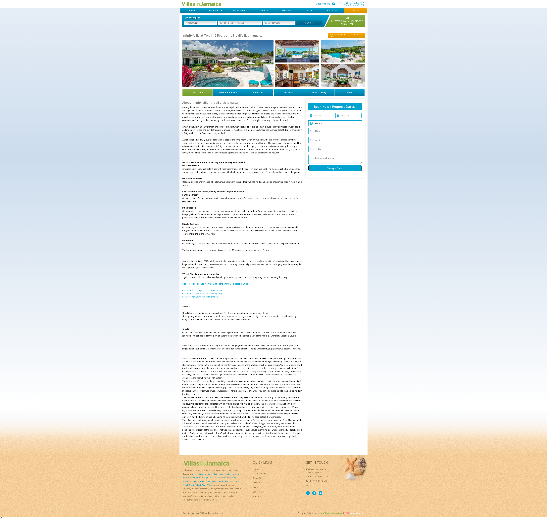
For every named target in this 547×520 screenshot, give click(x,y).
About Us (264, 10)
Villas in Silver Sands (220, 481)
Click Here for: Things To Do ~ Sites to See (202, 290)
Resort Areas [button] (215, 10)
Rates (349, 92)
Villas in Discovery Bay (201, 474)
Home (192, 10)
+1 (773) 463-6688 (317, 480)
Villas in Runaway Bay (200, 481)
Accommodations (228, 92)
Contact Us (332, 10)
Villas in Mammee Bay (222, 474)
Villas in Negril (202, 477)
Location (288, 92)
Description (197, 92)
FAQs (309, 10)
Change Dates (335, 168)
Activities (257, 482)
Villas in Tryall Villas (203, 485)
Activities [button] (286, 10)
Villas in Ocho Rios (217, 477)
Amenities (258, 92)
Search (309, 22)
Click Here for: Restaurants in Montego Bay (202, 293)
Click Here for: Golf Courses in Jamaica (200, 296)
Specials (355, 10)
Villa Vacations (260, 473)
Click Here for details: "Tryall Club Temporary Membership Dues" (215, 283)
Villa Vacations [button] (239, 10)
